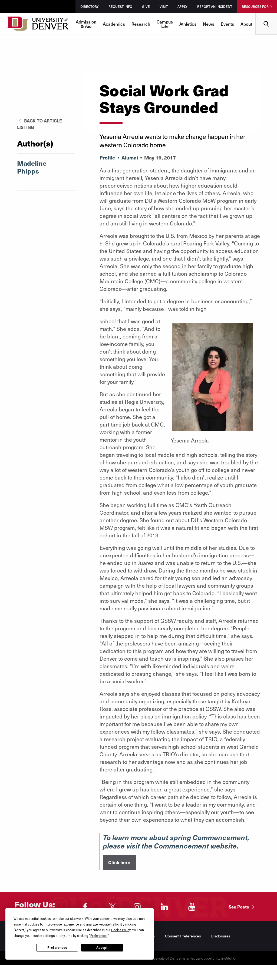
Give (146, 6)
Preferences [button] (98, 936)
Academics (114, 24)
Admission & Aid (86, 24)
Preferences (57, 948)
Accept (102, 948)
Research (140, 24)
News (208, 24)
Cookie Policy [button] (120, 930)
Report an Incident (214, 6)
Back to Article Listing (39, 124)
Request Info (120, 6)
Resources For (255, 6)
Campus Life (165, 24)
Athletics (187, 24)
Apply (182, 6)
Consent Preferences (183, 936)
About (246, 24)
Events (227, 24)
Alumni (129, 157)
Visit (164, 6)
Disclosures (220, 936)
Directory (89, 6)
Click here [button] (119, 862)
